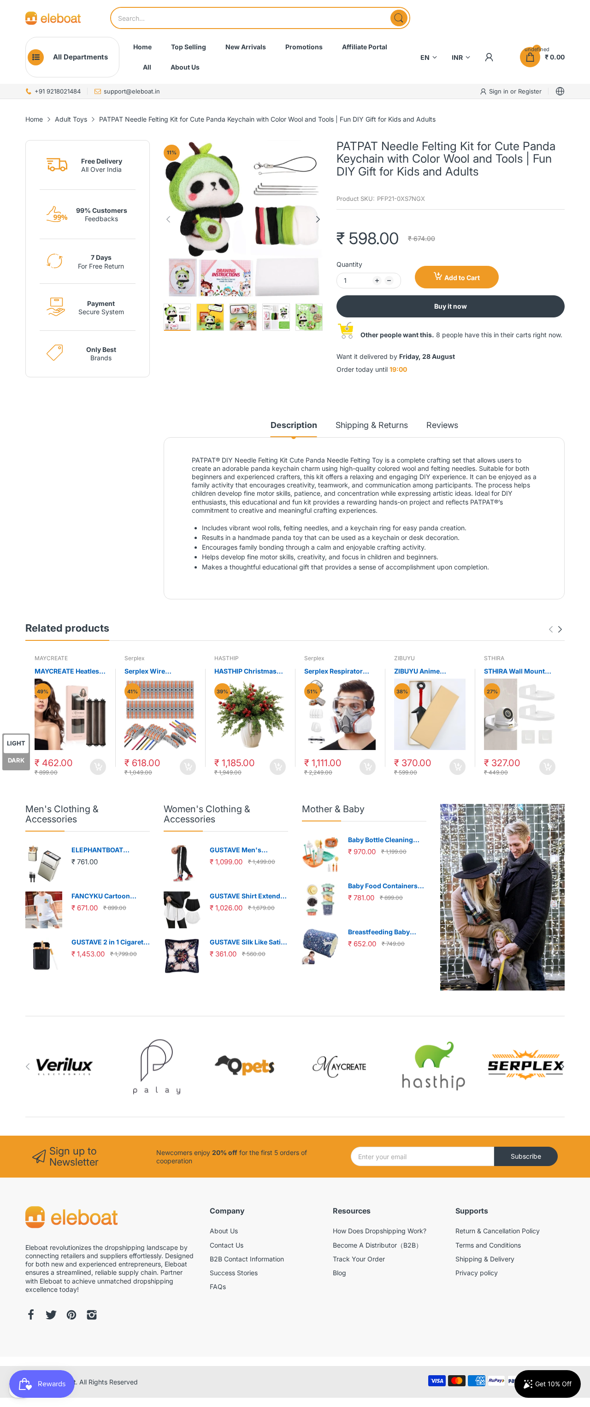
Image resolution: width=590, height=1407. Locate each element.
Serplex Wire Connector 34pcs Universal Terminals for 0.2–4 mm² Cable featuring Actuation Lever (156, 671)
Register (530, 91)
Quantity (349, 264)
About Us (224, 1231)
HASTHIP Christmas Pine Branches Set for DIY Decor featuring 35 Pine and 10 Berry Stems (248, 671)
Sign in (499, 91)
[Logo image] (64, 1066)
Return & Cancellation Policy (497, 1231)
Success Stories (234, 1273)
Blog (339, 1273)
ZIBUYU (404, 658)
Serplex (134, 658)
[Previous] (318, 219)
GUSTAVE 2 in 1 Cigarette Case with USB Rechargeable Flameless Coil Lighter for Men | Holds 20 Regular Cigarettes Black (110, 942)
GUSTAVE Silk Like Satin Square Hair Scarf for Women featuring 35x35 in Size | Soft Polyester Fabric (249, 942)
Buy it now (450, 306)
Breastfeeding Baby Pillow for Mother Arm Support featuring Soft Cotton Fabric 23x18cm (385, 932)
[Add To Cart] (98, 767)
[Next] (168, 219)
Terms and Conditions (488, 1245)
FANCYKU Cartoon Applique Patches (100, 896)
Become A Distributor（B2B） (377, 1245)
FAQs (218, 1286)
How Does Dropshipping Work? (379, 1231)
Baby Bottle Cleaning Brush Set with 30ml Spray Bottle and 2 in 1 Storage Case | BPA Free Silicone (385, 840)
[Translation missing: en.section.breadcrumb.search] (398, 18)
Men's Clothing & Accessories (62, 814)
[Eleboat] (53, 18)
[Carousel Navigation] (555, 629)
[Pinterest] (71, 1315)
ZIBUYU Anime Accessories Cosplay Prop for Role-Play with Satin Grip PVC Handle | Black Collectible (427, 671)
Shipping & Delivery (484, 1259)
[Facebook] (30, 1315)
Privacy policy (476, 1273)
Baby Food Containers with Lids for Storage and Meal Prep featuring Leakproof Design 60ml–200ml (386, 886)
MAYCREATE (51, 658)
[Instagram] (91, 1315)
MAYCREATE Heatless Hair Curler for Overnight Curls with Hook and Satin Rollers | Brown (70, 671)
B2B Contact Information (247, 1259)
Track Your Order (359, 1259)
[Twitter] (51, 1315)
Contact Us (226, 1245)
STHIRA (494, 658)
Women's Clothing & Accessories (207, 814)
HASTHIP (226, 658)
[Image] (502, 897)
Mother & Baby (333, 809)
